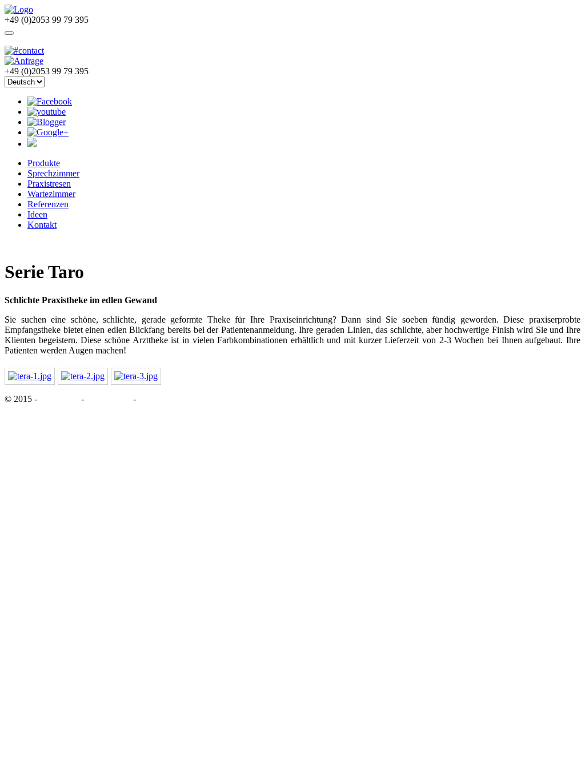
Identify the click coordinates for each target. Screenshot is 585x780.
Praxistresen (49, 183)
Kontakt (42, 225)
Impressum (60, 399)
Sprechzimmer (53, 173)
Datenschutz (108, 399)
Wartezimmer (51, 194)
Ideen (37, 214)
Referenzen (48, 204)
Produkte (43, 163)
